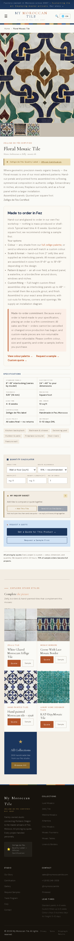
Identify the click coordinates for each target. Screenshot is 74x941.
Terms (52, 931)
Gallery (7, 886)
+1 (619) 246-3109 (50, 880)
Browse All (21, 765)
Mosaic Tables (48, 838)
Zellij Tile (46, 808)
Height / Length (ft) (36, 475)
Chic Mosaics (48, 826)
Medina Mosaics (49, 814)
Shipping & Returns (63, 932)
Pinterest (46, 892)
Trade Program (11, 898)
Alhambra (46, 820)
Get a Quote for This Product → (37, 532)
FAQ (6, 904)
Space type (11, 464)
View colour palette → (20, 356)
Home (7, 28)
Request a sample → (47, 356)
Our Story (8, 874)
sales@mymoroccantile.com (55, 874)
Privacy (43, 931)
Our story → (57, 6)
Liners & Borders (49, 844)
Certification (9, 880)
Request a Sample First (37, 540)
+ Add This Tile (22, 509)
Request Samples (12, 892)
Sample (28, 663)
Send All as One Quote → (52, 509)
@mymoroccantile (50, 886)
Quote (14, 663)
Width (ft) (11, 475)
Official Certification (51, 162)
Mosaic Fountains (50, 832)
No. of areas (53, 475)
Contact (7, 909)
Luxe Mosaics (48, 803)
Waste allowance (46, 464)
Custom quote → (17, 360)
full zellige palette (52, 244)
